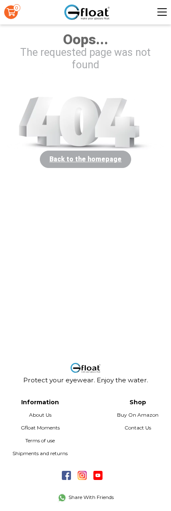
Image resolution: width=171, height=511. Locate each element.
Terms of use (40, 440)
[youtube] (98, 475)
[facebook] (66, 475)
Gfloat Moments (40, 428)
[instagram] (82, 475)
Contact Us (138, 428)
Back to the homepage (85, 159)
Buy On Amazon (138, 415)
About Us (40, 415)
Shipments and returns (40, 453)
